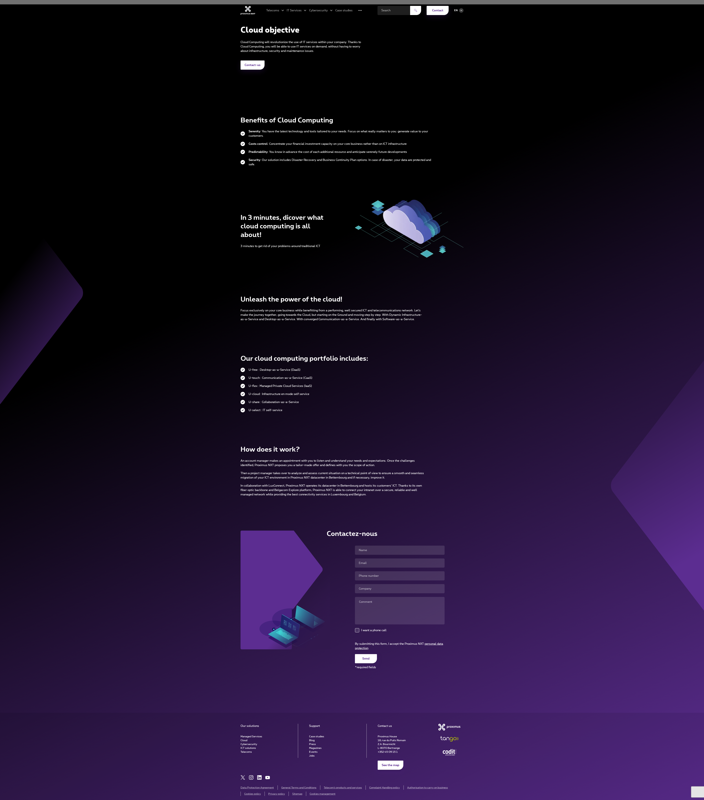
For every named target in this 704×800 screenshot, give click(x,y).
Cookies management (323, 794)
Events (313, 752)
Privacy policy (276, 794)
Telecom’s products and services (343, 787)
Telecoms (246, 752)
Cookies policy (252, 794)
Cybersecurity (249, 744)
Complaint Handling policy (384, 787)
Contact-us (253, 65)
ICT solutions (248, 748)
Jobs (312, 756)
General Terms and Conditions (298, 787)
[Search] (415, 10)
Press (312, 744)
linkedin (259, 777)
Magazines (315, 748)
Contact (437, 10)
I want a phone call (373, 630)
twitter (243, 777)
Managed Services (251, 736)
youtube (267, 777)
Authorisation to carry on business (427, 787)
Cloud (244, 740)
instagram (251, 777)
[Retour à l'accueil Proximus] (248, 10)
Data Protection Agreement (257, 787)
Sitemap (297, 794)
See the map (390, 765)
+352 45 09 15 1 (388, 752)
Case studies (344, 10)
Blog (312, 740)
